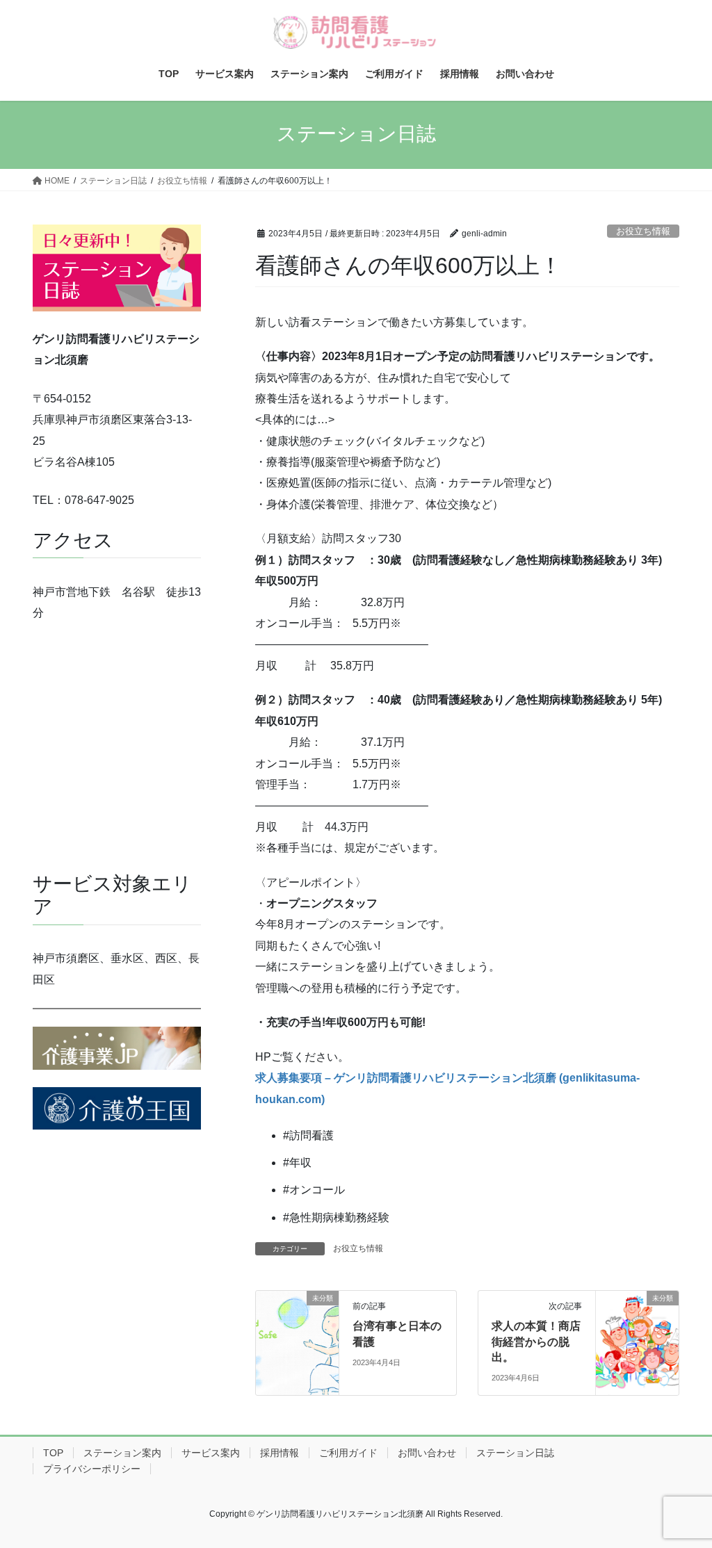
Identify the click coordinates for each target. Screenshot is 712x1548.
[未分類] (297, 1342)
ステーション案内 (122, 1452)
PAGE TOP (681, 1489)
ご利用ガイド (348, 1452)
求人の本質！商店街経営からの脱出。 (536, 1341)
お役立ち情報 (643, 231)
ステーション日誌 (515, 1452)
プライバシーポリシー (91, 1468)
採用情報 (279, 1452)
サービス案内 (210, 1452)
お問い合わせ (427, 1452)
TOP (53, 1452)
